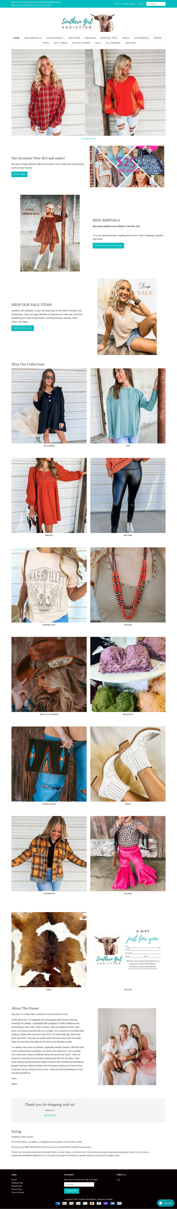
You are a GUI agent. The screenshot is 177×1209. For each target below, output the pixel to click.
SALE (98, 43)
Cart (141, 4)
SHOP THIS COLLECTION (108, 245)
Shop (95, 235)
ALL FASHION (113, 43)
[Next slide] (100, 138)
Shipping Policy (17, 1183)
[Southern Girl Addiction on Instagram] (122, 1180)
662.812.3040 (50, 1115)
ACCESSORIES (54, 38)
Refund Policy (16, 1186)
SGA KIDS (130, 43)
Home (16, 38)
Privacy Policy (16, 1189)
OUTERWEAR (141, 38)
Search (14, 1180)
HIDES (125, 38)
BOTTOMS (74, 38)
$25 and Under (81, 43)
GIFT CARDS (61, 43)
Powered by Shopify (104, 1199)
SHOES (157, 38)
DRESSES (90, 38)
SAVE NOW (19, 174)
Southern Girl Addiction (87, 1199)
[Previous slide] (76, 138)
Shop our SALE (22, 328)
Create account (129, 4)
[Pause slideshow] (164, 138)
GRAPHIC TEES (109, 38)
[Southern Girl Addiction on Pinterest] (119, 1180)
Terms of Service (17, 1192)
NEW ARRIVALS (33, 38)
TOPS (46, 43)
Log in (117, 4)
